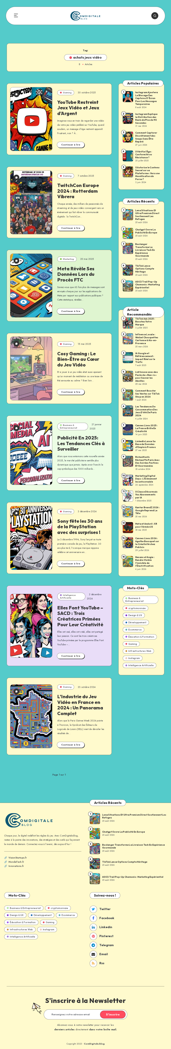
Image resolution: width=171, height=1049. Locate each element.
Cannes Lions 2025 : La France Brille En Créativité (146, 428)
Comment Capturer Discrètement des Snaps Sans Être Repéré (146, 137)
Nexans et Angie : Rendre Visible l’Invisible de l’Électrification (144, 561)
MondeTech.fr (16, 862)
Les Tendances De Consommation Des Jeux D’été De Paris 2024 (146, 411)
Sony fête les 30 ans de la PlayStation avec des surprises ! (79, 526)
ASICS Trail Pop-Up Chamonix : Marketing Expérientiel (147, 284)
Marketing (68, 259)
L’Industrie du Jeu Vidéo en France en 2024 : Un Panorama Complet (80, 705)
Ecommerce (135, 629)
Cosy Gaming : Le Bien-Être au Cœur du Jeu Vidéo (78, 359)
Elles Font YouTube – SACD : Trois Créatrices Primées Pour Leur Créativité (80, 616)
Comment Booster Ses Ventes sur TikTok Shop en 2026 (147, 393)
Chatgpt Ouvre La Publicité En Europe (146, 231)
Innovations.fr (16, 866)
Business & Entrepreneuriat (68, 426)
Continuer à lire (70, 144)
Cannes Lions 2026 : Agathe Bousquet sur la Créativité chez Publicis (147, 542)
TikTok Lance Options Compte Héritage (144, 268)
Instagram (134, 658)
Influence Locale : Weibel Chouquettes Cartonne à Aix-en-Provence (146, 339)
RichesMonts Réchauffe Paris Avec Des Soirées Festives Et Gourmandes (147, 461)
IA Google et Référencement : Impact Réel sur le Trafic (145, 357)
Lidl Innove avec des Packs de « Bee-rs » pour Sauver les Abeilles (146, 376)
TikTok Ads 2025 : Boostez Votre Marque (145, 321)
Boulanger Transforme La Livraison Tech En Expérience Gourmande (145, 250)
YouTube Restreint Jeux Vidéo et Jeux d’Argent (78, 107)
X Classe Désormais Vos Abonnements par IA (146, 494)
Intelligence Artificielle (68, 596)
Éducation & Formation (141, 636)
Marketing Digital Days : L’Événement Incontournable (146, 478)
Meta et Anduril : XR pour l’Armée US (146, 525)
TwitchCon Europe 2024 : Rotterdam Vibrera (78, 190)
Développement (137, 622)
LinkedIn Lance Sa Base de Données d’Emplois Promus (145, 444)
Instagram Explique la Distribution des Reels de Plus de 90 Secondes (146, 118)
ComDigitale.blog (94, 1043)
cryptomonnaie (137, 608)
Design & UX (135, 615)
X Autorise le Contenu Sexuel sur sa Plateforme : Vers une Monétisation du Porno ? (147, 173)
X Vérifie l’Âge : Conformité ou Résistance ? (143, 154)
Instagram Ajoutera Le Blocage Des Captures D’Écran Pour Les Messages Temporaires (146, 98)
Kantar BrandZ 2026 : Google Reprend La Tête (147, 510)
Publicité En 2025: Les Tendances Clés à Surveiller (81, 443)
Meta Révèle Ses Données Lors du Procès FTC (76, 274)
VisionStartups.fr (18, 857)
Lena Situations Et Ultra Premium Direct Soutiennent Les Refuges (147, 215)
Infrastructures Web (139, 650)
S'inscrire (113, 1014)
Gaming (67, 92)
